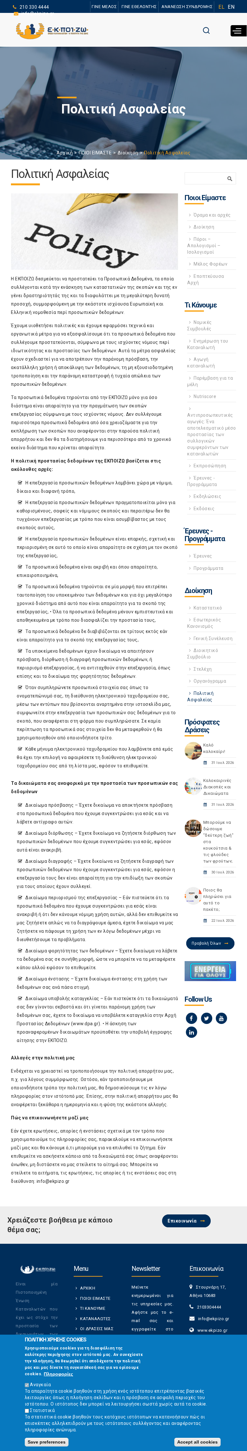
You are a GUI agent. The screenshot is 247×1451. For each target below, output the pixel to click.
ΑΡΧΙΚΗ (87, 1288)
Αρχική (65, 152)
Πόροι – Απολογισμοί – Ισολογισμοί (204, 246)
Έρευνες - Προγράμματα (202, 481)
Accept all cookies (197, 1442)
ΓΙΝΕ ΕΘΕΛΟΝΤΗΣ (139, 6)
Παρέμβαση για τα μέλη (210, 381)
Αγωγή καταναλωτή (201, 362)
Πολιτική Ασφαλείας (200, 696)
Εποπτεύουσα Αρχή (205, 279)
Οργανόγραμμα (210, 681)
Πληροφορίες (58, 1374)
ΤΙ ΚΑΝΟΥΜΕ (92, 1308)
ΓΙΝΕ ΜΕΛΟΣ (104, 6)
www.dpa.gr (85, 1023)
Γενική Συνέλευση (213, 638)
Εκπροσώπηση (210, 465)
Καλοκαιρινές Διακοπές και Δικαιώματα (217, 787)
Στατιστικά (42, 1410)
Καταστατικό (208, 607)
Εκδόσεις (204, 508)
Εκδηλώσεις (207, 496)
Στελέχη (203, 669)
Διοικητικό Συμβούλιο (202, 653)
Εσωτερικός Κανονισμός (204, 623)
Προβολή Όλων (206, 943)
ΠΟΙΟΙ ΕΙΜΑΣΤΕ (95, 152)
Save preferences (47, 1442)
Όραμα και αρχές (212, 215)
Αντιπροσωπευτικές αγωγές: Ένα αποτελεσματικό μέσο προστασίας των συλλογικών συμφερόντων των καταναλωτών (211, 434)
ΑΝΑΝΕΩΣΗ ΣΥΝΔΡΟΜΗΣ (187, 6)
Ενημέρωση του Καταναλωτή (207, 344)
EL (221, 7)
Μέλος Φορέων (210, 264)
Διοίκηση (128, 152)
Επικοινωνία (182, 1220)
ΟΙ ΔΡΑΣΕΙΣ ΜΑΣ (97, 1328)
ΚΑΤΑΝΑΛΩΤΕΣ (95, 1318)
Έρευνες (203, 556)
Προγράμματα (209, 568)
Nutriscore (205, 396)
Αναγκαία (40, 1384)
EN (231, 7)
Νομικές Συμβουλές (199, 325)
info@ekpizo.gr (53, 1181)
